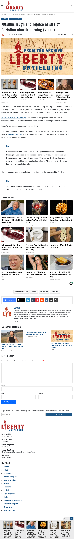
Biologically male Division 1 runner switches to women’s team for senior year (12, 346)
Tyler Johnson (6, 457)
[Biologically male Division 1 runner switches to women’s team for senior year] (12, 336)
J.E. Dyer (4, 441)
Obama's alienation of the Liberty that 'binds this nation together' (36, 333)
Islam (35, 292)
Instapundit (7, 473)
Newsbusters (8, 487)
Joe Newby (22, 452)
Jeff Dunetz (14, 452)
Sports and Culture (15, 19)
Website (40, 393)
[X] (17, 322)
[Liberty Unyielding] (15, 6)
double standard (22, 292)
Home (5, 14)
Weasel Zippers (8, 507)
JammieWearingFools (10, 476)
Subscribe (59, 414)
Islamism (44, 292)
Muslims (55, 292)
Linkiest (6, 483)
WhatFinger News (9, 510)
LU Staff (7, 35)
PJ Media (6, 490)
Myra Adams (5, 452)
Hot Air (6, 470)
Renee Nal (5, 447)
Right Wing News (9, 493)
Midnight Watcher (15, 134)
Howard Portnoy (7, 436)
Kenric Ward (30, 452)
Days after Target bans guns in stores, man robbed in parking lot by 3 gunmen (61, 345)
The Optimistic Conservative (13, 500)
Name (3, 385)
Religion (10, 14)
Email (3, 393)
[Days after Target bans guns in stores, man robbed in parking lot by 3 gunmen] (62, 336)
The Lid (6, 497)
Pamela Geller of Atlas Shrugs (13, 118)
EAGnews (6, 466)
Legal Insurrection (10, 480)
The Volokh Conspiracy (11, 503)
